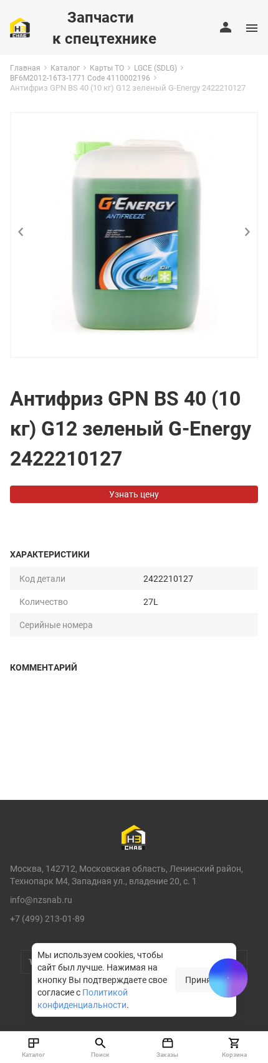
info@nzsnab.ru (41, 900)
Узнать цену (134, 494)
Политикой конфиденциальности (82, 998)
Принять (203, 980)
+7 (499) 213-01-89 (47, 918)
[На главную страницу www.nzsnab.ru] (20, 27)
